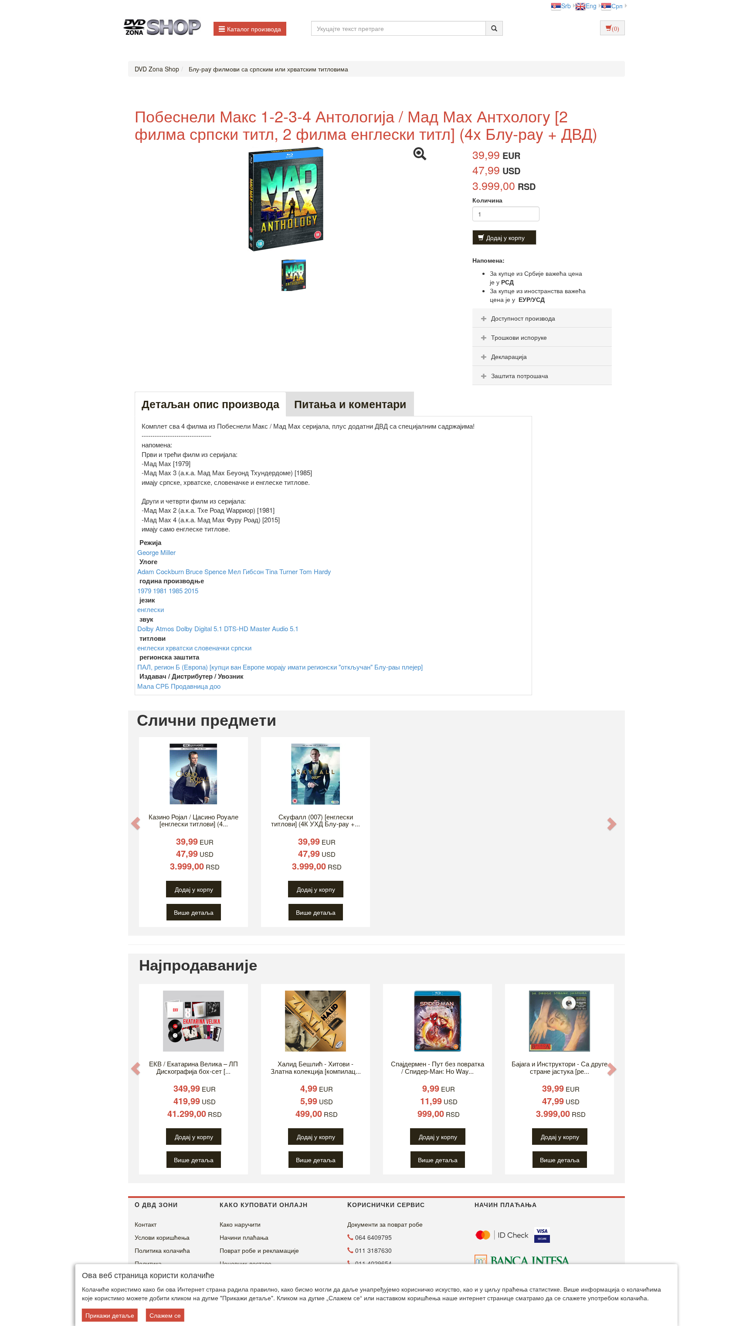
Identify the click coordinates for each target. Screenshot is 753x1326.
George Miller (156, 552)
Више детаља (194, 912)
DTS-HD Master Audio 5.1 (261, 628)
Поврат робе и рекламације (259, 1250)
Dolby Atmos (156, 628)
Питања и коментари (350, 404)
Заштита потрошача (519, 375)
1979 (145, 590)
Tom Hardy (315, 571)
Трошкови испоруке (519, 337)
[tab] (542, 318)
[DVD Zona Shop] (159, 28)
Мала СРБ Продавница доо (178, 685)
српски (241, 647)
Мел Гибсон (246, 571)
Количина (487, 200)
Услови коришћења (162, 1237)
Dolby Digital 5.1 (200, 628)
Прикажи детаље (109, 1315)
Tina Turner (282, 571)
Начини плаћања (244, 1237)
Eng (591, 5)
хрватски (180, 647)
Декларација (509, 356)
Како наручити (240, 1224)
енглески (150, 609)
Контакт (145, 1224)
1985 (176, 590)
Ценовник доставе (245, 1263)
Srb (566, 5)
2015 (191, 590)
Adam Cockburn (161, 571)
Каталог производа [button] (254, 28)
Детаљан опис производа (210, 404)
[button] (135, 823)
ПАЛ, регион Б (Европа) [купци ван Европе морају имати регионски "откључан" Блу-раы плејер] (280, 666)
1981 (161, 590)
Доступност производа (523, 318)
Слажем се (165, 1315)
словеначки (212, 647)
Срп (617, 5)
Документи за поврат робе (385, 1224)
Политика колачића (162, 1250)
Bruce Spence (207, 571)
